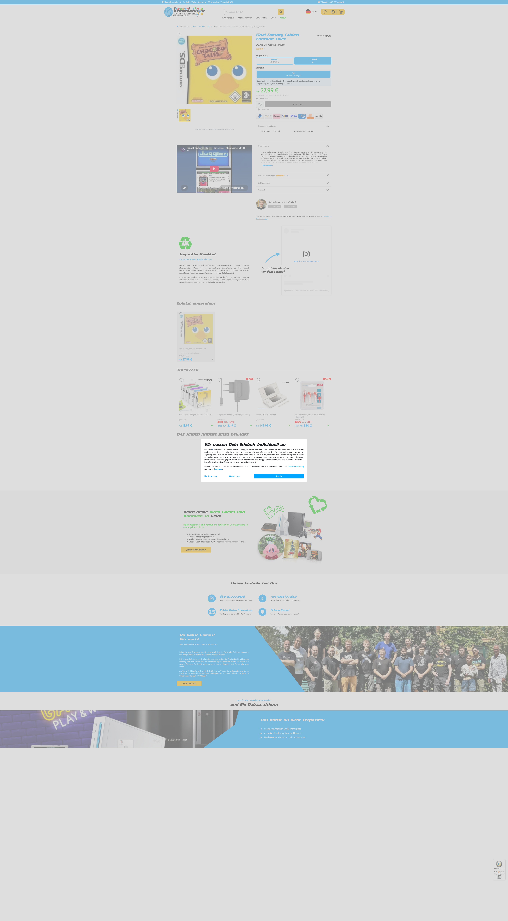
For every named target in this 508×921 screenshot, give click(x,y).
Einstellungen (234, 476)
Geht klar (278, 476)
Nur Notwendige (210, 476)
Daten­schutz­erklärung (296, 466)
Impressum (218, 469)
